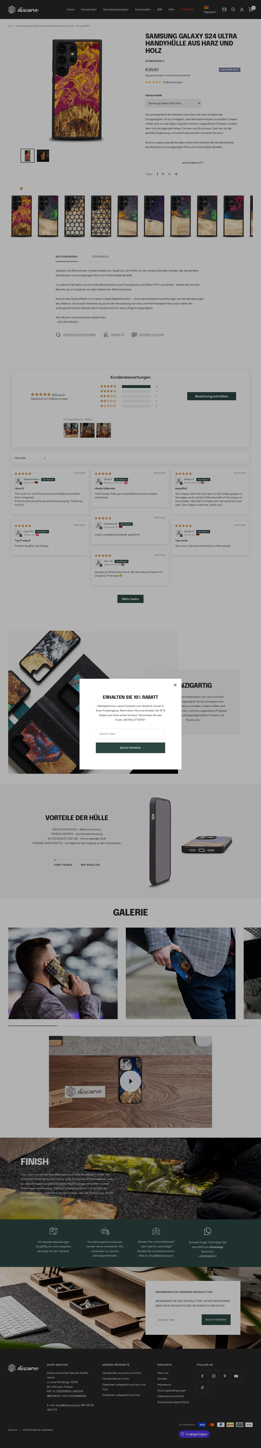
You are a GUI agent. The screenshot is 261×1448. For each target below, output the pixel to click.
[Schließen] (175, 685)
